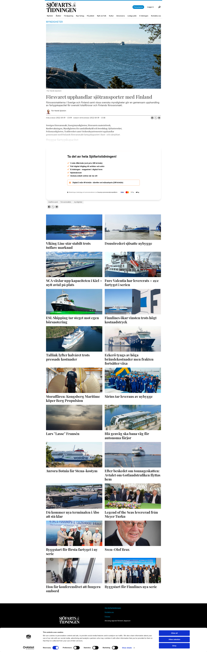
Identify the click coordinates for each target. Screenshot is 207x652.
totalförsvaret (53, 211)
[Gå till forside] (90, 7)
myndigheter (78, 211)
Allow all (174, 633)
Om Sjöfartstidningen (113, 617)
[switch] (77, 647)
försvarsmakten (65, 211)
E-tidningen (143, 16)
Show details (127, 648)
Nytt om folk (101, 16)
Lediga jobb (132, 16)
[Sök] (159, 7)
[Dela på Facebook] (152, 117)
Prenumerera (138, 7)
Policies (107, 626)
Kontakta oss (156, 16)
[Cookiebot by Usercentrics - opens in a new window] (28, 647)
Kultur (111, 16)
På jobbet (90, 16)
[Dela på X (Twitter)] (155, 117)
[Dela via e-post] (159, 117)
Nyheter (50, 16)
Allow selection (174, 639)
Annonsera (120, 16)
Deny (174, 646)
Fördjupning (68, 16)
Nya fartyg (80, 16)
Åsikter (58, 16)
